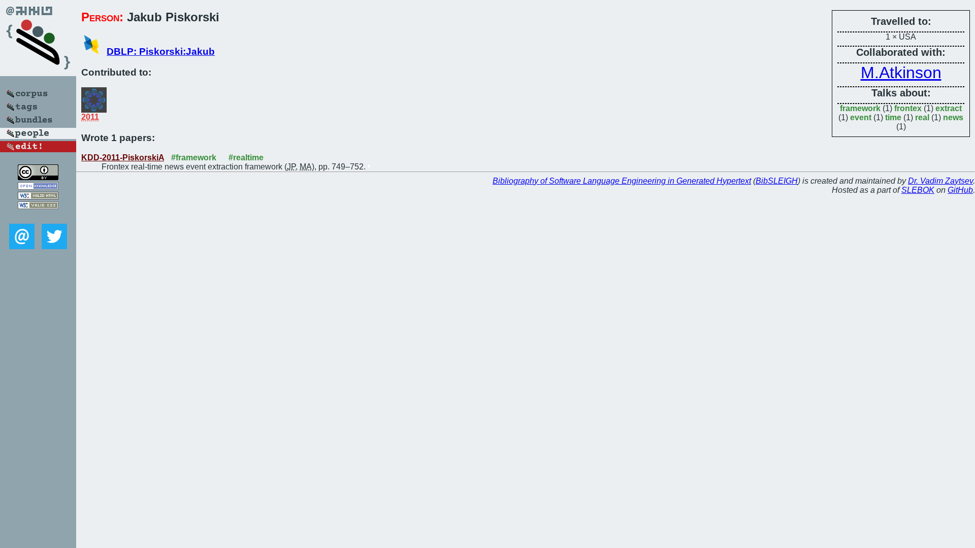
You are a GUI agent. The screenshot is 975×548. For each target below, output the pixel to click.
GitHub (960, 190)
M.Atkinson (901, 72)
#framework (193, 157)
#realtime (246, 157)
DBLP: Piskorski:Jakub (161, 51)
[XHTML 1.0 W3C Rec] (38, 196)
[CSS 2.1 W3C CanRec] (38, 216)
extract (948, 108)
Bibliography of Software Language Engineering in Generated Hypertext (622, 181)
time (893, 117)
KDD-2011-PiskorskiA (122, 157)
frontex (908, 108)
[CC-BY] (38, 177)
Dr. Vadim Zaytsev (940, 181)
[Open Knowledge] (38, 187)
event (860, 117)
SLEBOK (917, 190)
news (953, 117)
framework (860, 108)
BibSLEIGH (777, 181)
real (922, 117)
